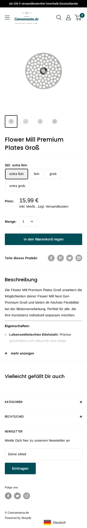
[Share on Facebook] (51, 258)
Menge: (10, 221)
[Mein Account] (68, 17)
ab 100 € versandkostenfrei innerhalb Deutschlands (43, 3)
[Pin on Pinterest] (60, 258)
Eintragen (20, 468)
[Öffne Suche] (59, 17)
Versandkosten (57, 206)
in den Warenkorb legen (44, 239)
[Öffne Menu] (7, 17)
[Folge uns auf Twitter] (17, 495)
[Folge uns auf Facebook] (8, 495)
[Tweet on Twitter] (69, 258)
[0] (78, 17)
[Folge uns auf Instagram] (26, 495)
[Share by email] (78, 258)
